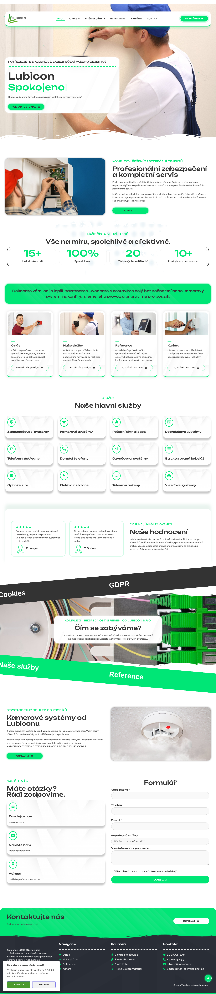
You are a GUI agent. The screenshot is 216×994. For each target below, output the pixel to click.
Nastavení (44, 984)
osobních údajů (166, 871)
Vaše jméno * (120, 790)
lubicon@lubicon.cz (19, 850)
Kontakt (122, 675)
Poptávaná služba (124, 835)
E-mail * (116, 820)
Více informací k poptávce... (131, 848)
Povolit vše (19, 984)
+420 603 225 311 (17, 822)
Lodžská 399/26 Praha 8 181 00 (24, 879)
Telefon (116, 805)
